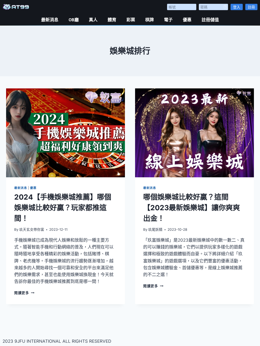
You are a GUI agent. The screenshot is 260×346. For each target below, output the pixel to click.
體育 (112, 19)
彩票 (130, 19)
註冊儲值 (210, 19)
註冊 (251, 7)
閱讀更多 (24, 293)
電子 (168, 19)
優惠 (187, 19)
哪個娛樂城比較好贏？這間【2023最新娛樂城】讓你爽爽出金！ (191, 208)
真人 (93, 19)
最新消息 (49, 19)
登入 (236, 7)
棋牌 (149, 19)
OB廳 (74, 19)
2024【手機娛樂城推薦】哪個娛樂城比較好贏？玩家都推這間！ (62, 208)
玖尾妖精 (155, 229)
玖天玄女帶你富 (31, 229)
